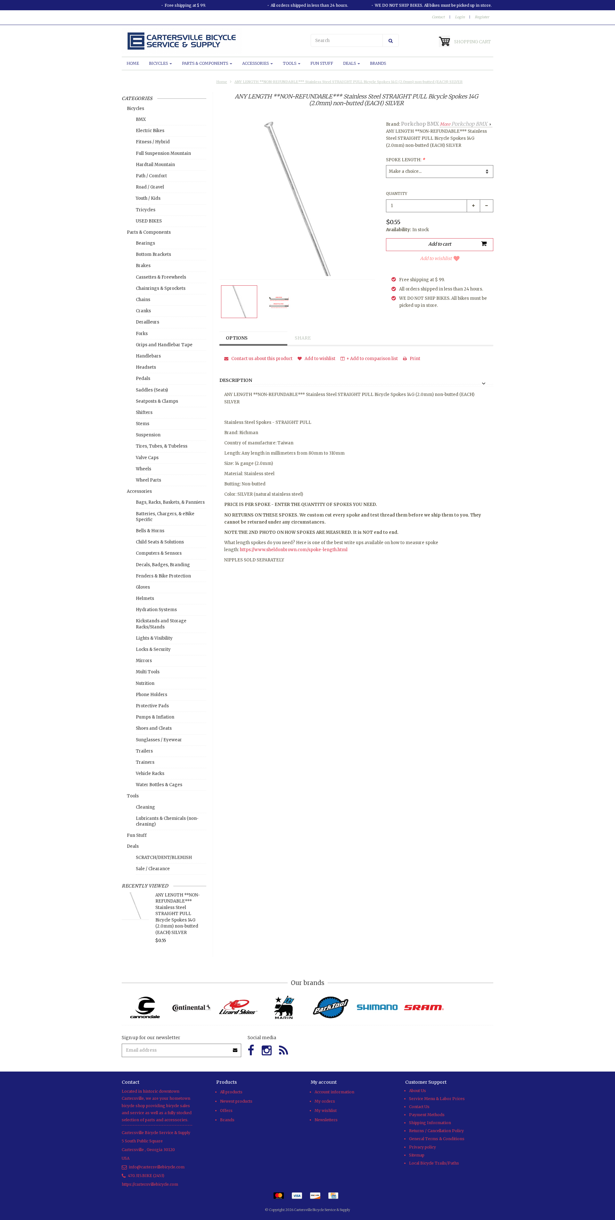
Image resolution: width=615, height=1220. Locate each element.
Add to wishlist (436, 258)
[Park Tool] (330, 1007)
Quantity (396, 193)
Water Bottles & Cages (159, 784)
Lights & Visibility (154, 638)
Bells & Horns (150, 531)
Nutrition (145, 683)
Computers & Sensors (159, 553)
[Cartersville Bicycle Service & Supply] (213, 41)
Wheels (143, 469)
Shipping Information (430, 1122)
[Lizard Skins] (237, 1007)
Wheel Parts (148, 480)
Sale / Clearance (153, 868)
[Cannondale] (145, 1007)
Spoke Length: (405, 160)
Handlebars (148, 356)
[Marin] (284, 1007)
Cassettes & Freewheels (161, 277)
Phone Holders (151, 694)
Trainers (145, 762)
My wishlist (326, 1110)
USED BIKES (149, 221)
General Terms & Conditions (436, 1138)
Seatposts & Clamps (157, 401)
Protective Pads (152, 706)
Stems (142, 423)
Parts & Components (205, 63)
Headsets (146, 367)
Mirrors (144, 660)
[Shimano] (377, 1007)
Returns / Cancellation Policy (436, 1130)
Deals (350, 63)
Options (237, 338)
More (463, 124)
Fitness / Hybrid (153, 142)
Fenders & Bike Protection (163, 576)
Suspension (148, 435)
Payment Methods (427, 1114)
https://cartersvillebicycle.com (150, 1184)
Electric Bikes (150, 130)
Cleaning (145, 807)
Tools (290, 63)
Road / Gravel (150, 187)
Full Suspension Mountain (163, 153)
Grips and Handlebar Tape (164, 345)
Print (414, 358)
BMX (141, 119)
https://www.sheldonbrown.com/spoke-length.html (294, 549)
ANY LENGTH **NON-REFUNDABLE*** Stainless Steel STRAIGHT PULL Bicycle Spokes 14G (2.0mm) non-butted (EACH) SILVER (348, 82)
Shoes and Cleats (154, 728)
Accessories (256, 63)
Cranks (143, 311)
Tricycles (145, 210)
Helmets (145, 598)
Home (133, 63)
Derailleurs (147, 322)
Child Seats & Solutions (160, 542)
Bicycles (159, 63)
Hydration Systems (156, 609)
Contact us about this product (261, 358)
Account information (334, 1092)
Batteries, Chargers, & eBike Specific (165, 516)
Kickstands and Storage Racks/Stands (161, 623)
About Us (417, 1090)
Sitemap (416, 1155)
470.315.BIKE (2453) (146, 1175)
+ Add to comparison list (372, 358)
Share (303, 338)
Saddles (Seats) (152, 390)
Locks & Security (153, 649)
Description (235, 380)
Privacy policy (422, 1147)
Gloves (143, 587)
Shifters (144, 412)
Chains (143, 299)
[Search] (390, 40)
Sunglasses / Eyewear (159, 740)
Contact (438, 17)
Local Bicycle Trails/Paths (434, 1163)
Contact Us (419, 1106)
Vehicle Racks (150, 773)
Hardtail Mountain (155, 164)
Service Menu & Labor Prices (437, 1098)
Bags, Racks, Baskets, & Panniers (170, 502)
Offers (226, 1110)
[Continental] (191, 1007)
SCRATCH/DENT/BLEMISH (164, 857)
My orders (325, 1101)
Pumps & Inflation (155, 717)
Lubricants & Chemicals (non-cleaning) (167, 821)
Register (482, 17)
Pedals (143, 378)
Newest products (236, 1101)
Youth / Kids (148, 198)
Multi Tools (148, 672)
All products (231, 1092)
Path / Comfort (151, 176)
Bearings (145, 243)
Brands (378, 63)
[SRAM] (423, 1007)
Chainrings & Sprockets (160, 288)
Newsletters (326, 1119)
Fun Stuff (321, 63)
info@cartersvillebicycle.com (156, 1167)
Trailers (144, 751)
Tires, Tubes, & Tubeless (161, 446)
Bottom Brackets (153, 254)
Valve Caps (147, 457)
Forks (142, 333)
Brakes (143, 265)
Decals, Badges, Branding (163, 565)
